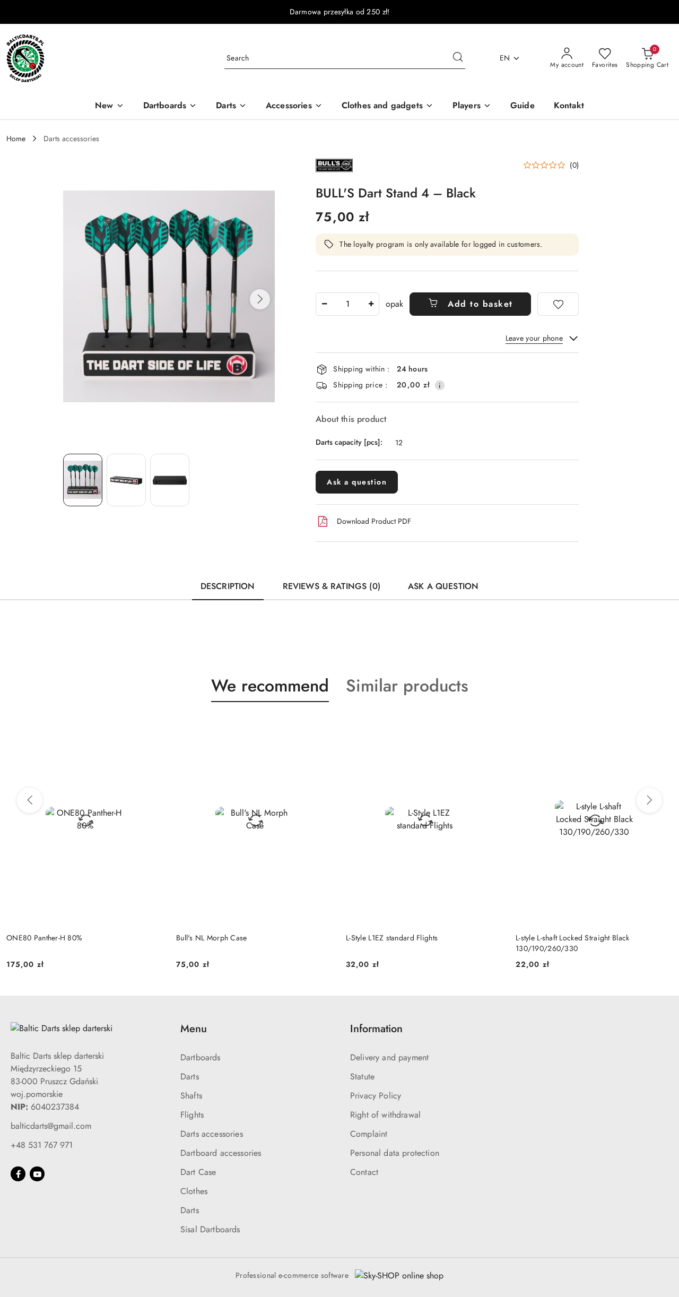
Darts (189, 1076)
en (505, 58)
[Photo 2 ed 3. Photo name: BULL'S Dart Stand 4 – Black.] (126, 480)
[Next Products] (649, 800)
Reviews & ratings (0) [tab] (331, 586)
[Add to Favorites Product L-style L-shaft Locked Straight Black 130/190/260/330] (491, 727)
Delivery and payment (389, 1057)
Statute (362, 1076)
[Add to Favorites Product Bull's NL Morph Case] (151, 727)
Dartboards (200, 1057)
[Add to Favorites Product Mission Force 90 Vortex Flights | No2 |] (660, 727)
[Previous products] (29, 800)
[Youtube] (37, 1173)
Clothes (193, 1191)
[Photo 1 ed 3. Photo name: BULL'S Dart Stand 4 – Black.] (82, 480)
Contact (364, 1172)
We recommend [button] (270, 685)
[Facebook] (18, 1173)
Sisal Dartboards (210, 1229)
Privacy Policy (375, 1096)
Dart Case (198, 1172)
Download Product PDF (374, 521)
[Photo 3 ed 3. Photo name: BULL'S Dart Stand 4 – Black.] (169, 480)
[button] (260, 299)
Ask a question (357, 482)
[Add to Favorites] (558, 304)
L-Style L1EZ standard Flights (222, 937)
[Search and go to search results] (457, 58)
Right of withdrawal (385, 1115)
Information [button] (376, 1028)
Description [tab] (228, 586)
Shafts (191, 1096)
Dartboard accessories (220, 1153)
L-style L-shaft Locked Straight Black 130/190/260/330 (402, 943)
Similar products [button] (407, 685)
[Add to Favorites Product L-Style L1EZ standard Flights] (321, 727)
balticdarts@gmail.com (51, 1126)
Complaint (368, 1134)
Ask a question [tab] (443, 586)
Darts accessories (211, 1134)
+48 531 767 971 (42, 1145)
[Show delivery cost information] (440, 385)
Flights (192, 1115)
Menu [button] (193, 1028)
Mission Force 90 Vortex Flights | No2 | (581, 937)
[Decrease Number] (324, 304)
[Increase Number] (371, 304)
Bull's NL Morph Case (41, 937)
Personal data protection (394, 1153)
